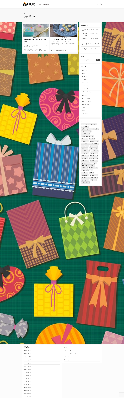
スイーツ (92, 138)
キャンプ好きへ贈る (87, 136)
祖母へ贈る (94, 177)
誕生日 (85, 110)
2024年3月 (28, 369)
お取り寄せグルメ (87, 129)
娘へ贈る (85, 158)
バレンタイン (86, 85)
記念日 (45, 50)
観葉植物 (93, 180)
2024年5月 (28, 363)
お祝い (34, 49)
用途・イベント (87, 101)
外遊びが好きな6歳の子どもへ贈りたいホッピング (90, 34)
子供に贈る (85, 160)
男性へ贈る (40, 50)
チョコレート (94, 141)
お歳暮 (30, 49)
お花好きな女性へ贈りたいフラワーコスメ (90, 29)
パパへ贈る (95, 143)
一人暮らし (85, 153)
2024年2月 (28, 372)
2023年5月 (28, 393)
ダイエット (85, 141)
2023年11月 (28, 381)
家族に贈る (93, 163)
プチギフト (85, 146)
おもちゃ (94, 124)
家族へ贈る (85, 165)
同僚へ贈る (85, 155)
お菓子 (96, 129)
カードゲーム (86, 134)
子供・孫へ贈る (27, 50)
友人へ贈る (93, 153)
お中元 (26, 49)
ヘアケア (85, 148)
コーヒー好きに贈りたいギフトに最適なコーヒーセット (90, 44)
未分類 (85, 95)
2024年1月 (28, 375)
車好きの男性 (86, 182)
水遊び (91, 172)
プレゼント (94, 146)
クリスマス (86, 82)
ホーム (25, 13)
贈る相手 (85, 113)
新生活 (90, 170)
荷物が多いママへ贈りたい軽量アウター (90, 39)
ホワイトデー (93, 148)
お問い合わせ (67, 350)
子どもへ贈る (93, 158)
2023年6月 (28, 390)
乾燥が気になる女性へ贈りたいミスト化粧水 (90, 48)
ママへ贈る (94, 151)
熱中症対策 (85, 175)
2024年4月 (28, 366)
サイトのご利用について (70, 353)
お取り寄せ (85, 126)
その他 (54, 50)
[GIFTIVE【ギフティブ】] (30, 4)
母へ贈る (85, 172)
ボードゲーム (86, 151)
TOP (97, 4)
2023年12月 (28, 378)
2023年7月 (28, 387)
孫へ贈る (85, 163)
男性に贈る (93, 175)
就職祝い (85, 168)
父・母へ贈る (34, 50)
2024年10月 (28, 353)
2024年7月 (28, 356)
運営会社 (66, 360)
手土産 (84, 170)
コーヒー (85, 138)
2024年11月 (28, 350)
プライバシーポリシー (69, 356)
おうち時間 (85, 124)
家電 (92, 165)
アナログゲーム (86, 131)
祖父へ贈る (85, 180)
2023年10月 (28, 384)
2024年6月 (28, 360)
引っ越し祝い (93, 168)
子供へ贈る (93, 160)
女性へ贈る (38, 49)
